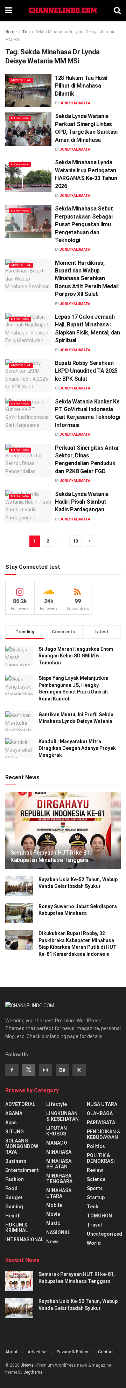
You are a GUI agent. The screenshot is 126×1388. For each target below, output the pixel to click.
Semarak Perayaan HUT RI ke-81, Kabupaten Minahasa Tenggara (50, 856)
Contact (106, 1351)
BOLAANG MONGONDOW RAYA (21, 1146)
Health (13, 1215)
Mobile (54, 1205)
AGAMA (13, 1113)
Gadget (14, 1197)
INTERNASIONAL (24, 1239)
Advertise (37, 1351)
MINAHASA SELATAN (58, 1163)
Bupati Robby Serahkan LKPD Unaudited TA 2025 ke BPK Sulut (86, 371)
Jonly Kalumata (75, 103)
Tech (92, 1206)
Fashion (14, 1179)
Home (10, 31)
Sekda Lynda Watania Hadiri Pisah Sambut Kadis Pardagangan (81, 502)
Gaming (14, 1206)
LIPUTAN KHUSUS (56, 1131)
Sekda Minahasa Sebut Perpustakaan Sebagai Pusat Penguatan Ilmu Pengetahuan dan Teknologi (84, 224)
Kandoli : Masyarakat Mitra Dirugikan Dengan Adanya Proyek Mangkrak (77, 748)
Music (53, 1223)
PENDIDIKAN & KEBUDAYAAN (103, 1134)
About (11, 1351)
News (52, 1241)
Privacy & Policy (72, 1351)
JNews (27, 1365)
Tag (26, 31)
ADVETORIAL (21, 80)
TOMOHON (99, 1215)
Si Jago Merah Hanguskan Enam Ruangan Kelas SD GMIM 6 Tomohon (75, 655)
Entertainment (22, 1170)
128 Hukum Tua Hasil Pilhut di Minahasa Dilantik (81, 86)
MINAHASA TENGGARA (59, 1178)
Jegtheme (32, 1372)
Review (95, 1170)
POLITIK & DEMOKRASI (101, 1158)
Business (16, 1161)
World (94, 1243)
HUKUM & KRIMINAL (16, 1227)
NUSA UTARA (102, 1104)
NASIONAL (58, 1232)
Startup (96, 1197)
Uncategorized (104, 1234)
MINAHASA (20, 118)
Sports (95, 1188)
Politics (96, 1146)
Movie (53, 1214)
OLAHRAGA (100, 1113)
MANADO (56, 1143)
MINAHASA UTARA (58, 1193)
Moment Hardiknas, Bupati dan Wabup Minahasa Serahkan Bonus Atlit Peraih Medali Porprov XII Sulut (87, 279)
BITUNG (14, 1131)
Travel (94, 1225)
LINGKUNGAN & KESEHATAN (62, 1116)
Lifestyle (56, 1104)
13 (75, 541)
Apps (11, 1122)
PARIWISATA (101, 1122)
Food (11, 1188)
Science (96, 1179)
